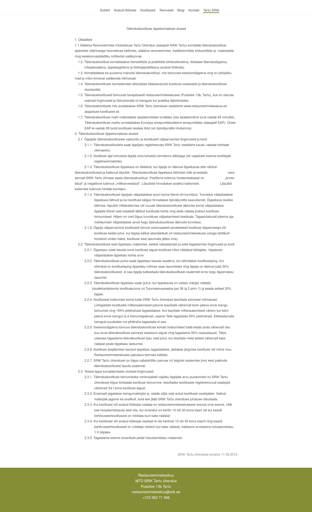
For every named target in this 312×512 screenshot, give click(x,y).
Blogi (181, 10)
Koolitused (147, 10)
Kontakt (193, 10)
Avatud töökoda (125, 10)
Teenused (166, 10)
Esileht (105, 10)
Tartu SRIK (211, 10)
